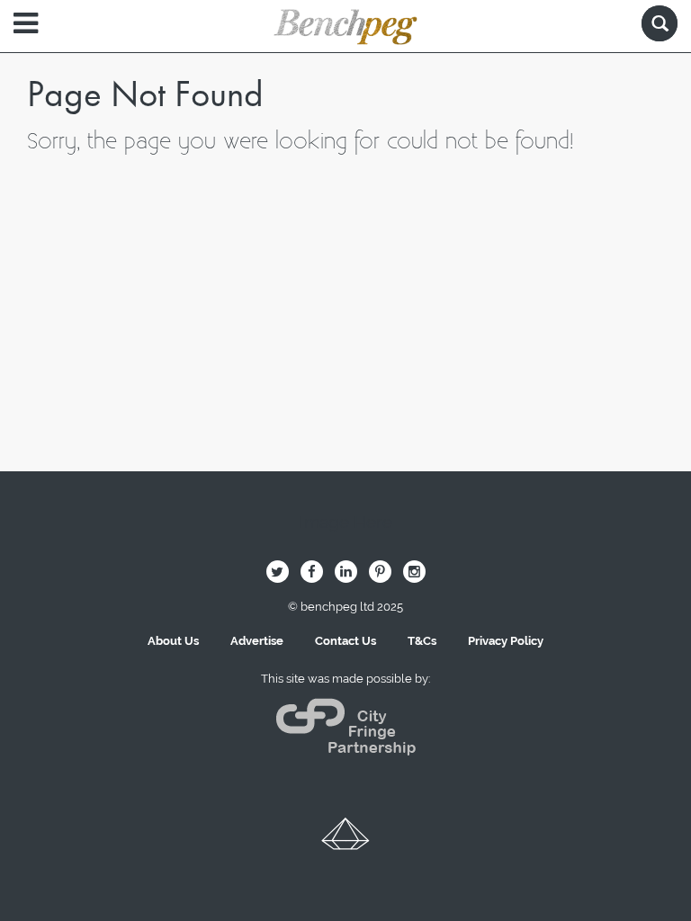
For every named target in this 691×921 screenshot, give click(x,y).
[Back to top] (345, 840)
